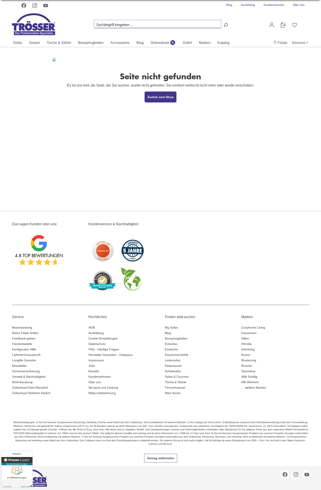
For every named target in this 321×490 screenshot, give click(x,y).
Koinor (245, 355)
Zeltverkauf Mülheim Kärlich (31, 393)
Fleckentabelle (22, 344)
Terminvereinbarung (26, 371)
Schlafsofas (173, 371)
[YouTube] (46, 5)
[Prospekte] (283, 25)
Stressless (248, 371)
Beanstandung (22, 327)
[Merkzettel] (294, 25)
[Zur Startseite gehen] (34, 23)
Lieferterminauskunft (26, 355)
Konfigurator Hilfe (24, 349)
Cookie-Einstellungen (103, 338)
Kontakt (93, 371)
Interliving (248, 349)
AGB (91, 327)
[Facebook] (24, 5)
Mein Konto (173, 393)
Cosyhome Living (253, 327)
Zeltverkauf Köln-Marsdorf (30, 387)
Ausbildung (248, 5)
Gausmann (249, 333)
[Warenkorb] (304, 23)
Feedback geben (23, 338)
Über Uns (299, 5)
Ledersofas (172, 360)
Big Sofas (171, 327)
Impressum (96, 360)
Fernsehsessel (175, 387)
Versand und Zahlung (103, 387)
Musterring (248, 360)
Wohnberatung (22, 382)
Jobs (91, 365)
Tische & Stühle (175, 382)
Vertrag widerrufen (160, 458)
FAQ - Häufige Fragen (103, 349)
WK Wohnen (250, 382)
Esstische (171, 349)
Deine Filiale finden (25, 333)
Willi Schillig (249, 376)
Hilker (245, 338)
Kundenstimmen (274, 5)
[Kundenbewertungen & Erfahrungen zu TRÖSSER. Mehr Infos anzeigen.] (17, 469)
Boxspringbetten (176, 338)
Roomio (246, 365)
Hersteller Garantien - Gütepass (110, 355)
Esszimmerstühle (176, 355)
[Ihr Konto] (272, 25)
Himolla (246, 344)
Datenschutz (97, 344)
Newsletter (19, 365)
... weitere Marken (253, 387)
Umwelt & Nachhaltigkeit (28, 376)
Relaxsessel (173, 365)
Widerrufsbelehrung (102, 393)
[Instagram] (35, 5)
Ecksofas (171, 344)
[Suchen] (226, 25)
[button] (280, 43)
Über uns (94, 382)
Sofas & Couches (177, 376)
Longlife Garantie (24, 360)
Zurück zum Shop (160, 97)
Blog (229, 5)
